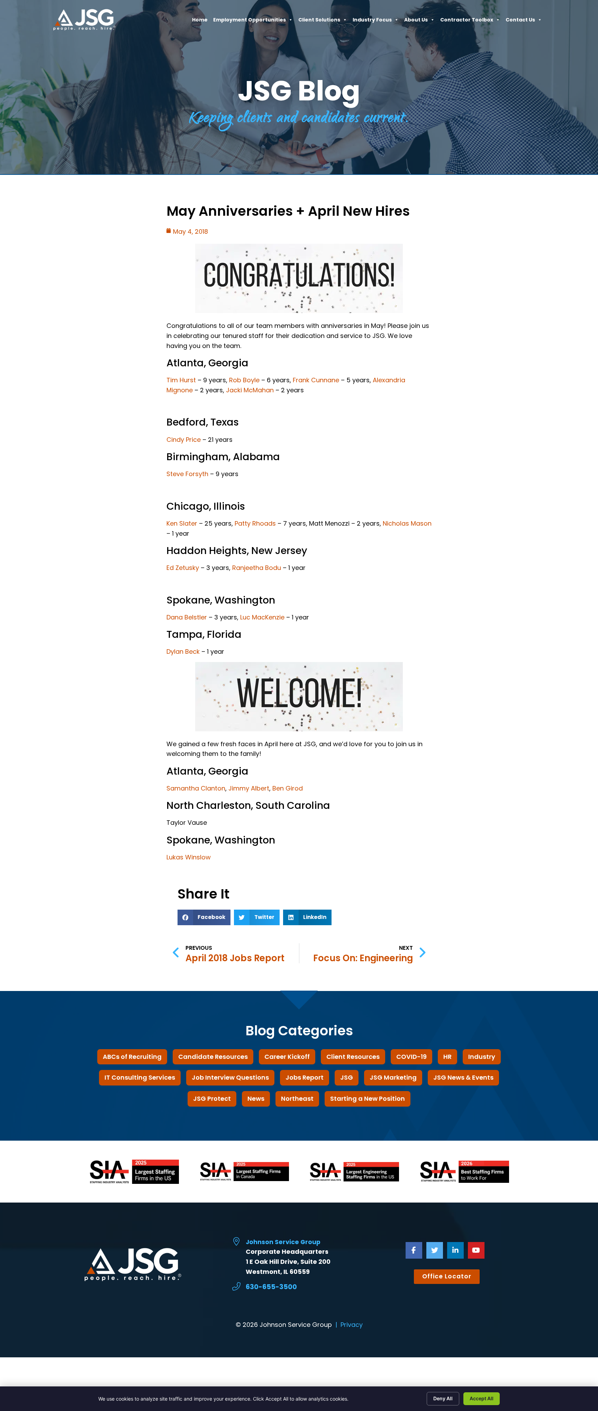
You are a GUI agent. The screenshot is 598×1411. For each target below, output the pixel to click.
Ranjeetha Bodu (256, 567)
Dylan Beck (183, 651)
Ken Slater (181, 523)
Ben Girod (287, 788)
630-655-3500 (271, 1287)
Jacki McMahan (250, 390)
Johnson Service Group (283, 1242)
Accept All (481, 1398)
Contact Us (520, 21)
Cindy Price (183, 439)
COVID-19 (411, 1056)
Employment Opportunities (249, 21)
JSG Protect (212, 1098)
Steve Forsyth (187, 474)
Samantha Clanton (195, 788)
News (255, 1098)
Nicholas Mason (407, 523)
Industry (481, 1056)
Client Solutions (319, 21)
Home (200, 21)
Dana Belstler (186, 617)
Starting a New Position (367, 1098)
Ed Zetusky (182, 567)
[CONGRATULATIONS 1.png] (299, 698)
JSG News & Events (463, 1077)
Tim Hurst (181, 380)
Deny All (443, 1398)
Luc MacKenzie (262, 617)
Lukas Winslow (188, 857)
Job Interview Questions (230, 1077)
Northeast (297, 1098)
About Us (416, 21)
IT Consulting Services (140, 1077)
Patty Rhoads (255, 523)
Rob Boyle (244, 380)
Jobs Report (305, 1077)
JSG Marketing (393, 1077)
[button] (204, 917)
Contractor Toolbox (466, 21)
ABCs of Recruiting (132, 1056)
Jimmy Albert (248, 788)
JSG (346, 1077)
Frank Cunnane (316, 380)
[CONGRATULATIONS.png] (299, 310)
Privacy (352, 1324)
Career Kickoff (287, 1056)
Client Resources (353, 1056)
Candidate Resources (213, 1056)
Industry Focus (372, 21)
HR (447, 1056)
